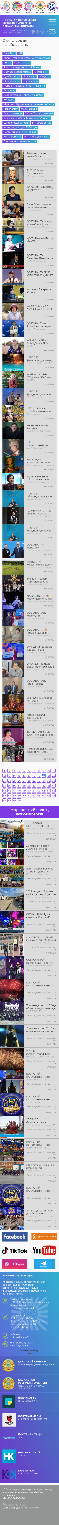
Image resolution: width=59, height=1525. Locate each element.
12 (4, 775)
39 (29, 785)
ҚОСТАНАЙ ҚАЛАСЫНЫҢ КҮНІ (38, 984)
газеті (30, 1435)
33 (53, 780)
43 (48, 785)
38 (24, 785)
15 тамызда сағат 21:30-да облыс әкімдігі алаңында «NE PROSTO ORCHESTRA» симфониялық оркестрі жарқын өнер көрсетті (41, 1008)
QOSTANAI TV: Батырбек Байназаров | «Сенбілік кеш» (40, 258)
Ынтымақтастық (41, 122)
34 (4, 785)
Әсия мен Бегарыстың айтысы (40, 291)
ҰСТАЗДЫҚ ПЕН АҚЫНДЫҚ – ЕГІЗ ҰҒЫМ (37, 343)
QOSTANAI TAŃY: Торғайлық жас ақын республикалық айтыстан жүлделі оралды (39, 326)
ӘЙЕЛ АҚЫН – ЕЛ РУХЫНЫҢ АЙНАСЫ (39, 308)
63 (38, 795)
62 (33, 795)
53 (43, 790)
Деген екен (41, 71)
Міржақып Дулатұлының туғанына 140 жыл (29, 104)
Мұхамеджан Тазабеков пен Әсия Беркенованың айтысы (40, 462)
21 (49, 775)
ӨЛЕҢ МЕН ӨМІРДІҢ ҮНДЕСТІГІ (40, 189)
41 (39, 785)
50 (29, 790)
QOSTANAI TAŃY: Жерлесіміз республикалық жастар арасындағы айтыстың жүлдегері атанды (39, 615)
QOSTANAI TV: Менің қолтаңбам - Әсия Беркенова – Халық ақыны (39, 224)
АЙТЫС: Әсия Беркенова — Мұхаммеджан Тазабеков (35, 173)
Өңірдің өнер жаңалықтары (20, 141)
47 (14, 790)
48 (19, 790)
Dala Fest (9, 53)
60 (24, 795)
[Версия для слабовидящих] (42, 32)
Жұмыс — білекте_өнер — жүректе (24, 85)
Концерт (9, 99)
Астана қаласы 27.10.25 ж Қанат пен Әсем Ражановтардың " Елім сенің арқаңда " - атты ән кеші (40, 751)
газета (29, 1454)
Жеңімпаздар (12, 81)
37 (19, 785)
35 (9, 785)
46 (9, 790)
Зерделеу (9, 90)
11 (54, 770)
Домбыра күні (12, 76)
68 (9, 800)
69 (14, 800)
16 (24, 775)
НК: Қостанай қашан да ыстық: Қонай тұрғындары (40, 1168)
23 (4, 780)
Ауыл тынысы (22, 62)
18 (34, 775)
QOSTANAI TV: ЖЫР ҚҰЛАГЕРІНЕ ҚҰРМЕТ (40, 274)
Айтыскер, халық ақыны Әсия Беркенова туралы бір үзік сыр (40, 156)
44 (53, 785)
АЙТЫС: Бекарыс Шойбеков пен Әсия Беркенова (39, 411)
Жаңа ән (44, 76)
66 (53, 795)
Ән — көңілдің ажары (36, 136)
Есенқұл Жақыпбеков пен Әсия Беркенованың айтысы (40, 700)
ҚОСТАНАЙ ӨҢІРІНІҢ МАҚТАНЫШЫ (40, 240)
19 (39, 775)
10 (48, 770)
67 (4, 800)
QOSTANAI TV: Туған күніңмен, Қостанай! (38, 916)
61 (29, 795)
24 (9, 780)
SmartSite (32, 1507)
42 (43, 785)
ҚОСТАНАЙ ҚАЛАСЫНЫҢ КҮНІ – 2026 (39, 1190)
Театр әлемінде (13, 113)
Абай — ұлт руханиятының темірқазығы (27, 57)
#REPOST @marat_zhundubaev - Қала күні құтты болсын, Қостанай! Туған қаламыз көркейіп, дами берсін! (41, 1054)
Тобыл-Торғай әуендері (39, 113)
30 (38, 780)
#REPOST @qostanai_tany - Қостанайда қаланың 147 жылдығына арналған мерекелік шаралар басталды (40, 1122)
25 (14, 780)
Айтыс (7, 62)
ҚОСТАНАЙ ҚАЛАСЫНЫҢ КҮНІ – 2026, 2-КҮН (39, 1099)
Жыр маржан (30, 81)
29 (34, 780)
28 (29, 780)
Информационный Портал (33, 1417)
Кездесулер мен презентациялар (23, 95)
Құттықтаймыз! (12, 136)
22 (53, 775)
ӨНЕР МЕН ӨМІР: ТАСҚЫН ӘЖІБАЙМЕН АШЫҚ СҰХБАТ (39, 428)
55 (53, 790)
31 (44, 780)
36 (14, 785)
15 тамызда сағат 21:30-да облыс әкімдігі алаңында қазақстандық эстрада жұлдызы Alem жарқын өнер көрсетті (41, 1031)
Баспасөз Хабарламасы (17, 71)
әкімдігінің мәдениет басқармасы (36, 1363)
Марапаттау (11, 108)
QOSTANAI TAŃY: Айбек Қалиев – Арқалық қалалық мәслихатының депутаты (37, 683)
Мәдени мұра (29, 108)
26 (19, 780)
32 (48, 780)
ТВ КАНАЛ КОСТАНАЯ (28, 1399)
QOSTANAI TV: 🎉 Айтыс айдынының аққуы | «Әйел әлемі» (39, 632)
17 (29, 775)
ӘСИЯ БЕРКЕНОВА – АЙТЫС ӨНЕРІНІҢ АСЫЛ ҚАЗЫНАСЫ (39, 479)
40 (34, 785)
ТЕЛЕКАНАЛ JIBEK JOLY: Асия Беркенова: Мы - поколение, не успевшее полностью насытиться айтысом (40, 734)
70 (19, 800)
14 (14, 775)
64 (43, 795)
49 (24, 790)
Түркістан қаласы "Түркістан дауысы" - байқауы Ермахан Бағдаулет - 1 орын (39, 581)
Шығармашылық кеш (16, 122)
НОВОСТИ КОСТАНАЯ (28, 1472)
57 (9, 795)
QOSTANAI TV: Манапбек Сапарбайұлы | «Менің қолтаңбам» (40, 547)
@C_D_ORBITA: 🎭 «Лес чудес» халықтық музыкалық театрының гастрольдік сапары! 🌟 (40, 598)
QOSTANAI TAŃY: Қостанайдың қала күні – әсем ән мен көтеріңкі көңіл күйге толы (40, 962)
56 (4, 795)
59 (19, 795)
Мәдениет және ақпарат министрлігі (32, 1383)
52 (38, 790)
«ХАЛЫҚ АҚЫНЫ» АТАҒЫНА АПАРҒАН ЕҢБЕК (39, 377)
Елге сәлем (29, 76)
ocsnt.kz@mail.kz (19, 1345)
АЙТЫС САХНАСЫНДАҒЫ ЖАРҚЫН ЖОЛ (37, 445)
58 (14, 795)
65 (48, 795)
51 (34, 790)
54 (48, 790)
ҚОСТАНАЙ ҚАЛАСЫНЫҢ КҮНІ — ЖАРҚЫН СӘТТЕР (39, 1076)
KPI (20, 53)
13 (9, 775)
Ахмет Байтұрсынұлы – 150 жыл (22, 67)
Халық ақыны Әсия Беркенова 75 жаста (27, 118)
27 (24, 780)
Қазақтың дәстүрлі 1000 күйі (20, 127)
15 (19, 775)
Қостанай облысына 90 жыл (20, 132)
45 (4, 790)
